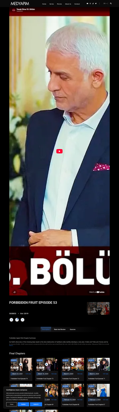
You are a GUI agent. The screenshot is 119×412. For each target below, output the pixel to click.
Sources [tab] (72, 329)
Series (52, 4)
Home (44, 4)
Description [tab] (46, 329)
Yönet (11, 404)
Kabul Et (36, 404)
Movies (59, 4)
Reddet (23, 404)
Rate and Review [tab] (59, 329)
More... (11, 345)
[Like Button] (17, 319)
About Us (68, 4)
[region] (24, 397)
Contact (77, 4)
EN (104, 3)
